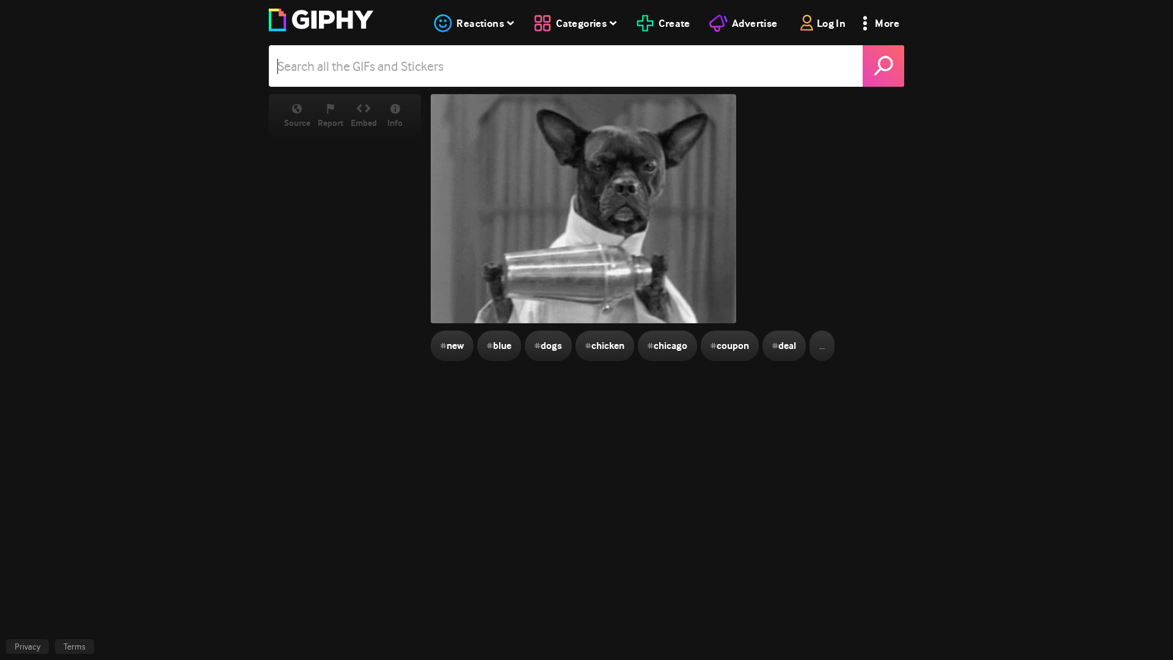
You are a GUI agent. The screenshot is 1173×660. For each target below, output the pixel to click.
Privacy (27, 646)
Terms (75, 646)
